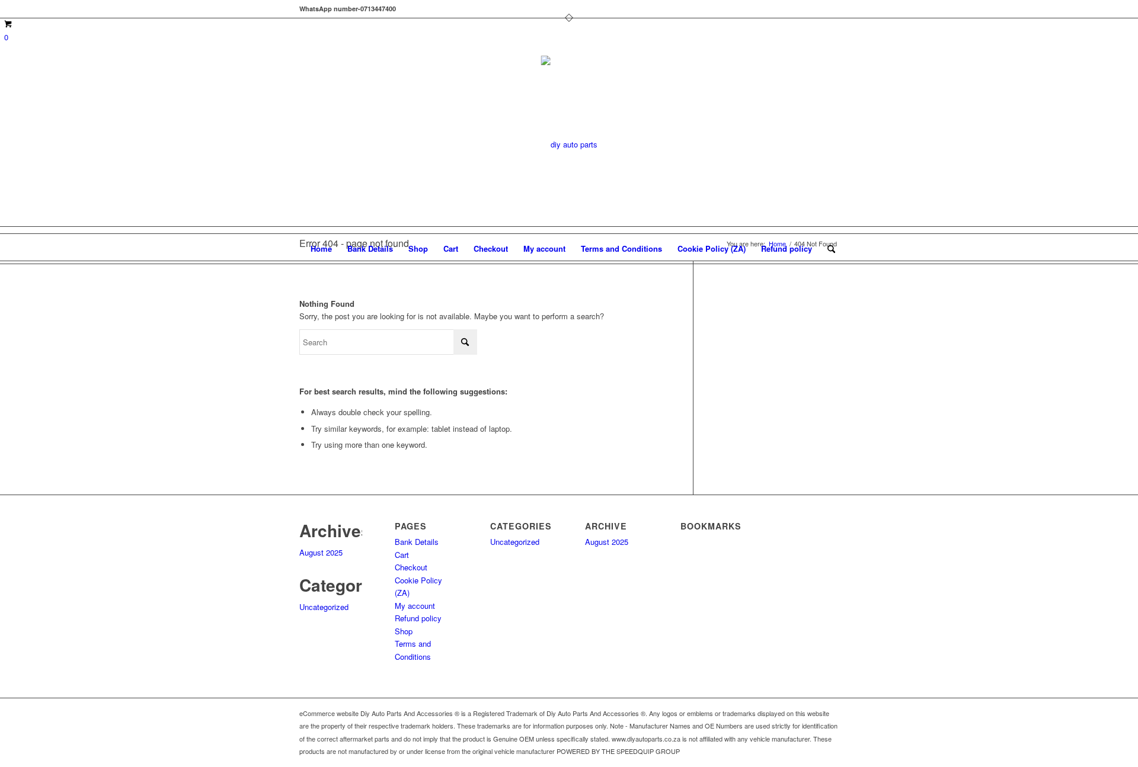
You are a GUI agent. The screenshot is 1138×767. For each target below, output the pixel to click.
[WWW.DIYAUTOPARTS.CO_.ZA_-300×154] (569, 144)
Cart (450, 248)
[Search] (827, 249)
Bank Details (370, 248)
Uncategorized (324, 606)
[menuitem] (827, 249)
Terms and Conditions (621, 248)
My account (544, 248)
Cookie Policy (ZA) (711, 248)
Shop (418, 248)
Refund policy (786, 248)
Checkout (491, 248)
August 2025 (321, 552)
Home (321, 248)
